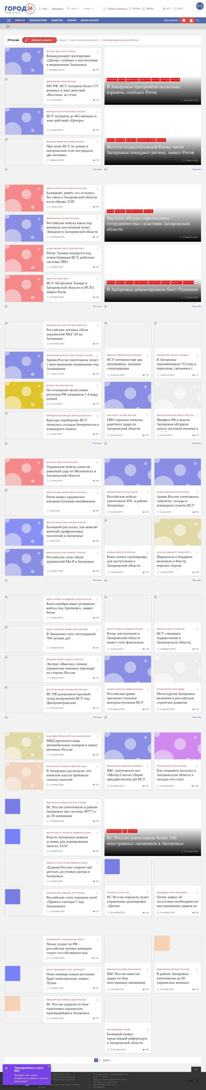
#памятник (154, 282)
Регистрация (57, 9)
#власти (74, 492)
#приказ (62, 736)
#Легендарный (80, 629)
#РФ (84, 325)
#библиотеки (163, 355)
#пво (63, 325)
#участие (172, 415)
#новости (131, 140)
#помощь (120, 211)
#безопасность (54, 766)
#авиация (66, 416)
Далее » (107, 1060)
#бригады (68, 188)
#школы (120, 282)
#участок (161, 552)
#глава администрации (75, 863)
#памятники (141, 282)
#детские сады (78, 766)
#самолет (137, 355)
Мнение (71, 20)
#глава (122, 80)
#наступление (68, 51)
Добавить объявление (117, 9)
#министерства (69, 803)
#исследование (115, 1030)
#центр (110, 140)
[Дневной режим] (198, 6)
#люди (71, 142)
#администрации (146, 140)
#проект (50, 386)
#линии (58, 188)
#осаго (180, 415)
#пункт (155, 80)
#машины (51, 142)
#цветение (145, 80)
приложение (171, 20)
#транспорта (184, 552)
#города (165, 80)
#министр (177, 282)
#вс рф (134, 492)
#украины (188, 282)
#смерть (61, 659)
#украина (112, 80)
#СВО (58, 51)
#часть (65, 249)
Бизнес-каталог (90, 20)
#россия (59, 386)
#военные (112, 355)
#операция (130, 552)
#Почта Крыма (179, 766)
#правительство (134, 211)
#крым (110, 211)
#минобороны (53, 82)
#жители (120, 140)
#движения (132, 80)
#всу (85, 188)
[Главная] (9, 20)
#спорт (50, 970)
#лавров (166, 282)
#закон (129, 282)
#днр (63, 82)
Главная (62, 40)
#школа (111, 282)
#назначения (134, 969)
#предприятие (69, 940)
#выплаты (161, 415)
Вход (45, 9)
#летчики (71, 325)
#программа (178, 689)
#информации (83, 736)
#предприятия (164, 689)
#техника (184, 492)
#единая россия (54, 863)
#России (50, 51)
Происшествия (38, 20)
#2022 (81, 249)
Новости (20, 20)
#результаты (61, 523)
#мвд (54, 736)
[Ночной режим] (202, 6)
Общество (57, 20)
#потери (65, 218)
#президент (181, 893)
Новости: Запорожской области (84, 40)
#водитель (62, 142)
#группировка (68, 112)
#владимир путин (166, 893)
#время (50, 188)
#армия (50, 355)
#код (48, 736)
